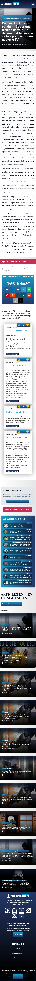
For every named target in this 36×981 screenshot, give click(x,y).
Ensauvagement (9, 18)
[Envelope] (21, 915)
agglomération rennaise (18, 267)
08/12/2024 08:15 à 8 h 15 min (16, 412)
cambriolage (9, 269)
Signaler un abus (13, 354)
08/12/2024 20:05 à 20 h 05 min (17, 437)
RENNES (22, 18)
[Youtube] (21, 910)
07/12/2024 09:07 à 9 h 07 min (16, 365)
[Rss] (28, 910)
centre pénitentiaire (21, 269)
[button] (33, 4)
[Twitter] (14, 910)
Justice (16, 18)
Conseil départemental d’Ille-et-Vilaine (16, 182)
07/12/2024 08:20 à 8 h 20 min (16, 331)
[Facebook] (7, 910)
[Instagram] (14, 915)
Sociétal (27, 18)
